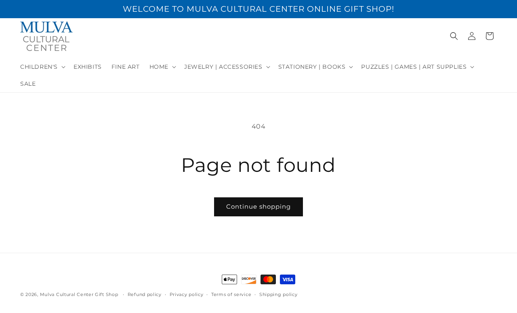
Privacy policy (187, 294)
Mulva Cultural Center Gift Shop (79, 294)
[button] (42, 66)
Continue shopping (258, 206)
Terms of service (231, 294)
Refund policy (145, 294)
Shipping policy (278, 294)
